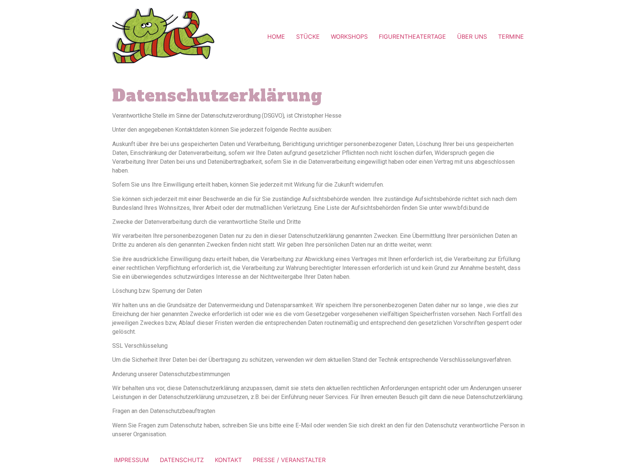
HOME (276, 36)
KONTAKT (228, 460)
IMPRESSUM (131, 460)
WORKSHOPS (349, 36)
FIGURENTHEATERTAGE (412, 36)
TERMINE (511, 36)
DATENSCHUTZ (182, 460)
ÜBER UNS (472, 36)
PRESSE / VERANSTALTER (289, 460)
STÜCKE (308, 36)
